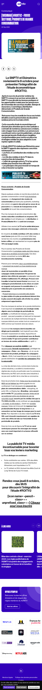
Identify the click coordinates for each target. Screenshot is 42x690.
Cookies (21, 680)
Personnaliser (34, 687)
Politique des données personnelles (26, 677)
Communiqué (6, 11)
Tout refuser (21, 687)
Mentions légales (7, 677)
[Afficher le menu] (2, 4)
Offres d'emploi (11, 591)
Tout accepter (9, 687)
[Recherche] (39, 4)
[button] (39, 526)
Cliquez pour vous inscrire (25, 504)
